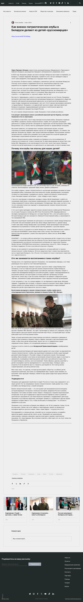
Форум (67, 586)
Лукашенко (31, 474)
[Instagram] (53, 3)
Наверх (2, 596)
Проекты (67, 561)
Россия (51, 474)
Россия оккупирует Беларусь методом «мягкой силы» (65, 514)
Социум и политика (17, 478)
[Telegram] (50, 3)
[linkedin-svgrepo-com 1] (68, 3)
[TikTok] (62, 3)
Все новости (7, 11)
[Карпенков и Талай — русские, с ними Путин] (15, 503)
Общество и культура (46, 11)
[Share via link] (24, 483)
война (44, 474)
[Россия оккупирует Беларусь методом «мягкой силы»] (68, 503)
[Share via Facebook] (12, 483)
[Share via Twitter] (16, 483)
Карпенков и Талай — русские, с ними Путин (13, 514)
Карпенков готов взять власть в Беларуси (40, 514)
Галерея (67, 583)
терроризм (59, 474)
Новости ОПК (33, 11)
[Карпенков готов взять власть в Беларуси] (41, 503)
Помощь (67, 579)
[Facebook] (56, 3)
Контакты (68, 572)
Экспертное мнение (20, 11)
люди (38, 474)
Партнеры (68, 575)
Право (74, 11)
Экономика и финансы (62, 11)
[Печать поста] (28, 483)
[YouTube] (59, 3)
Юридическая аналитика (72, 565)
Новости (67, 557)
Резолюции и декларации (73, 568)
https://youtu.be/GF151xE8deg (21, 36)
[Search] (80, 3)
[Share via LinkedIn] (20, 483)
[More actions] (70, 22)
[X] (65, 3)
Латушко (23, 474)
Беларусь (15, 474)
